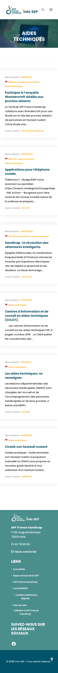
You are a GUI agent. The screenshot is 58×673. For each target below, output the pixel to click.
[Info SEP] (22, 9)
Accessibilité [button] (20, 588)
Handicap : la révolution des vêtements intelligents (27, 245)
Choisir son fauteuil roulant (26, 447)
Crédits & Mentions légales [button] (26, 596)
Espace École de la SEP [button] (26, 575)
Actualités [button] (19, 569)
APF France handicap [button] (25, 581)
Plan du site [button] (19, 605)
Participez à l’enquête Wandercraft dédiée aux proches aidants (24, 97)
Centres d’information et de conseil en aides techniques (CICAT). (26, 315)
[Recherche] (41, 9)
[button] (51, 9)
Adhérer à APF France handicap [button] (26, 612)
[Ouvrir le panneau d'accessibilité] (52, 659)
